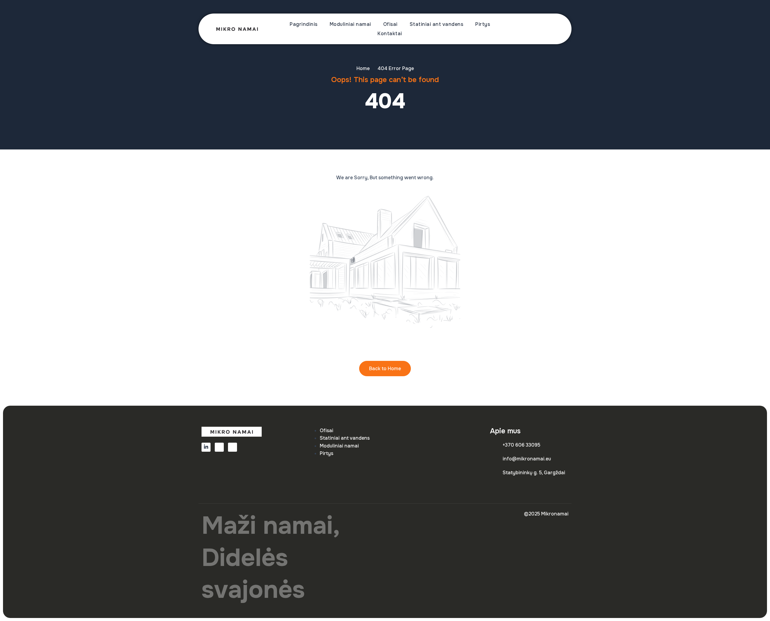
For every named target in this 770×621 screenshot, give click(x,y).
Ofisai (390, 24)
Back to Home (385, 368)
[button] (548, 29)
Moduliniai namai (350, 24)
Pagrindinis (304, 24)
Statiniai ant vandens (437, 24)
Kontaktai (389, 33)
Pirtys (482, 24)
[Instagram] (232, 447)
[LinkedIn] (206, 447)
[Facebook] (219, 447)
